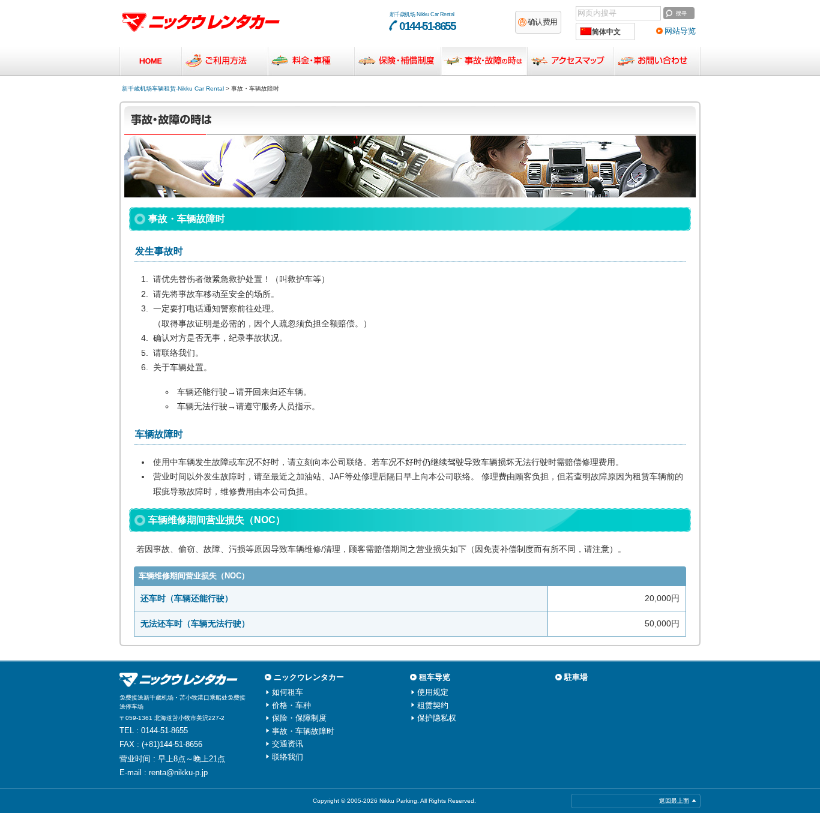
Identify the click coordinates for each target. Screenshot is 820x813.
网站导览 (680, 30)
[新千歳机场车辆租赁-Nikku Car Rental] (180, 679)
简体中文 (604, 32)
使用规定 (432, 692)
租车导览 (434, 677)
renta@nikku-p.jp (178, 772)
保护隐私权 (436, 717)
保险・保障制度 (398, 61)
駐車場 (576, 677)
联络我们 (657, 61)
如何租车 (225, 61)
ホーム (150, 61)
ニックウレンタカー (309, 677)
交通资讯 (570, 61)
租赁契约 (432, 705)
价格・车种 (311, 61)
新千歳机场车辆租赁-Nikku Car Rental (173, 88)
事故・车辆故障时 (484, 61)
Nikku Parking (398, 800)
